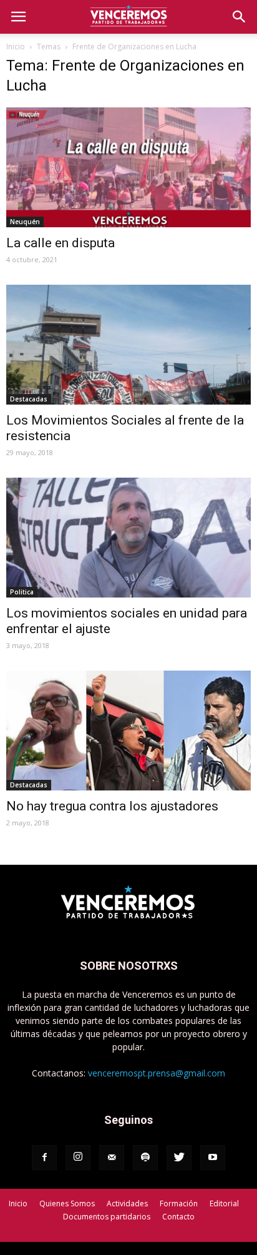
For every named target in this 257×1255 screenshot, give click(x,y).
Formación (179, 1203)
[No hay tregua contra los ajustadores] (128, 730)
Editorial (224, 1203)
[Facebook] (44, 1157)
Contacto (178, 1216)
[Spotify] (145, 1157)
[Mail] (111, 1157)
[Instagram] (77, 1157)
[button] (239, 17)
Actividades (127, 1203)
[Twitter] (179, 1157)
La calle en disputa (60, 242)
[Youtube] (212, 1157)
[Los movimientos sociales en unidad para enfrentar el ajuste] (128, 538)
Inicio (15, 46)
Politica (22, 592)
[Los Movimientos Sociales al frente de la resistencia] (128, 345)
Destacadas (28, 399)
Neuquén (25, 221)
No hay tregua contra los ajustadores (112, 806)
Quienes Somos (67, 1203)
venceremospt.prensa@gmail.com (156, 1073)
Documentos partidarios (106, 1216)
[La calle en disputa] (128, 167)
